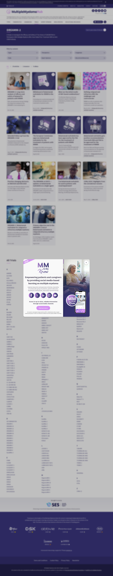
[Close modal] (86, 263)
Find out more (43, 308)
